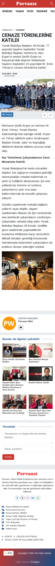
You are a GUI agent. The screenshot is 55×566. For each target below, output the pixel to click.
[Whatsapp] (38, 498)
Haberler (7, 30)
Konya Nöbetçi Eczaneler (17, 507)
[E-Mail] (20, 327)
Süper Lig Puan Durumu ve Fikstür (22, 519)
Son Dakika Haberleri (15, 525)
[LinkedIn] (32, 498)
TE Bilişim (35, 562)
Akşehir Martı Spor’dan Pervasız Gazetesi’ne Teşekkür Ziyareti (40, 412)
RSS (9, 553)
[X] (22, 498)
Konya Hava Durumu (15, 510)
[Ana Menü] (3, 3)
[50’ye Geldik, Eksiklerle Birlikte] (14, 350)
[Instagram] (27, 498)
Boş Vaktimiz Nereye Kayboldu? (38, 360)
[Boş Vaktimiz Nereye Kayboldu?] (41, 350)
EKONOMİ (42, 11)
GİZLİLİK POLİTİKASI (26, 536)
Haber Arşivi (11, 529)
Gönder (8, 457)
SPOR (30, 11)
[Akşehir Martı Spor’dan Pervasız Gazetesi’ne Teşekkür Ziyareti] (41, 401)
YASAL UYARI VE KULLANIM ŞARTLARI (24, 540)
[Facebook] (17, 498)
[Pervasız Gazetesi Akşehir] (26, 3)
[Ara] (51, 4)
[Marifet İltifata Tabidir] (41, 373)
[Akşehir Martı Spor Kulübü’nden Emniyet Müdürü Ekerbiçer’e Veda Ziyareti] (14, 373)
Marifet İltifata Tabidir (39, 382)
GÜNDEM (7, 11)
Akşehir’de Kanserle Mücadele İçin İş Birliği (13, 411)
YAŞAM (20, 11)
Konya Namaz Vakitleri (16, 513)
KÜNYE (8, 536)
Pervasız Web (25, 321)
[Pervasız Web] (9, 323)
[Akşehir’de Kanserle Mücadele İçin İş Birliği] (14, 401)
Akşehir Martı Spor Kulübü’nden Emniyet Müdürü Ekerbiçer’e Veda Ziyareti (12, 386)
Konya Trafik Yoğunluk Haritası (20, 516)
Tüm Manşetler (13, 522)
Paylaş (9, 114)
